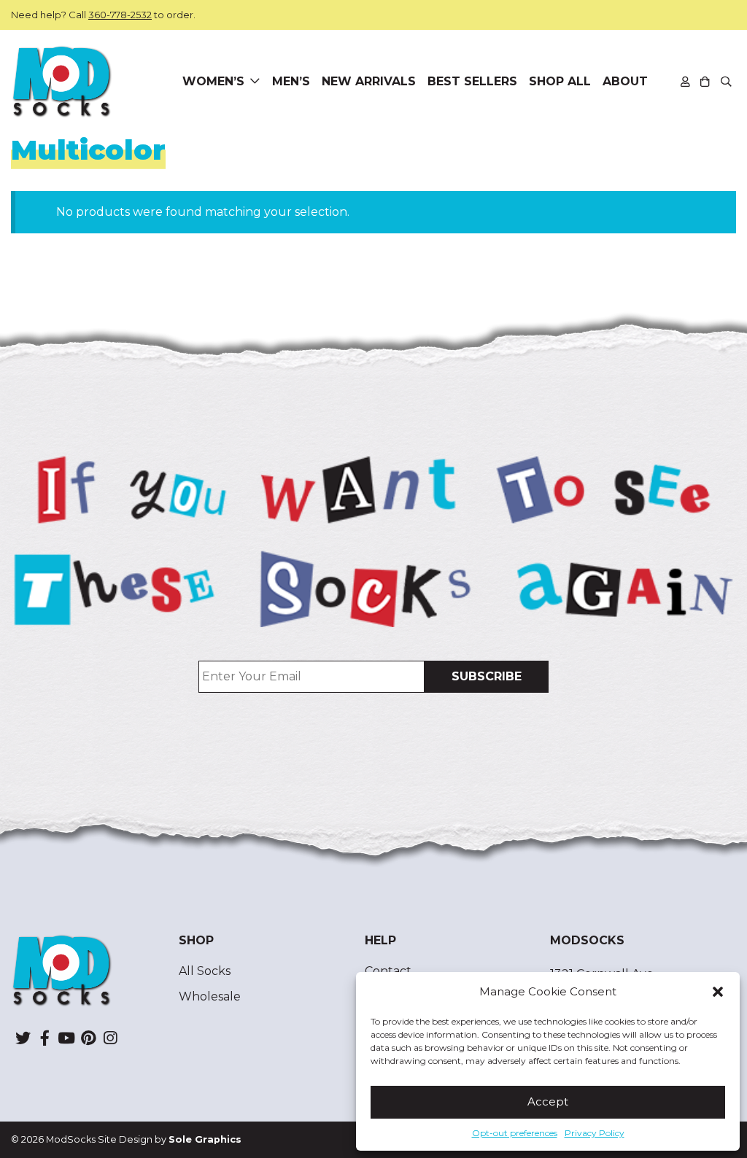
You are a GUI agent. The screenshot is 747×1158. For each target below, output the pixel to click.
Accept (547, 1101)
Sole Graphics (205, 1139)
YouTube (66, 1038)
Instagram (110, 1038)
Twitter (22, 1038)
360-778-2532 (120, 14)
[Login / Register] (685, 81)
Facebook (44, 1038)
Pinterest (88, 1038)
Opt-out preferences (514, 1132)
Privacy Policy (594, 1132)
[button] (718, 991)
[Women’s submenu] (255, 81)
